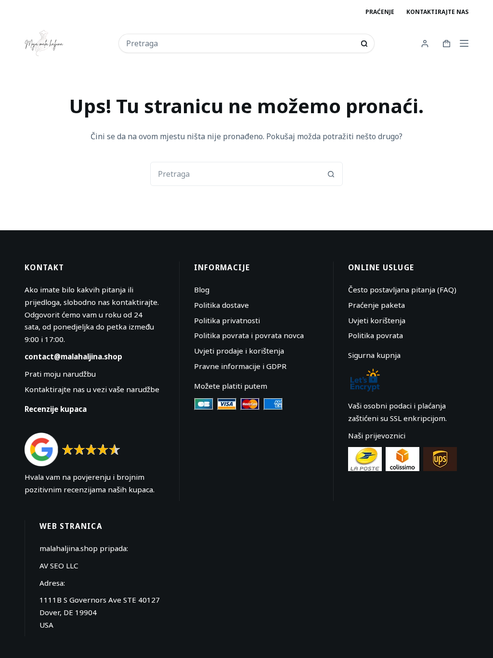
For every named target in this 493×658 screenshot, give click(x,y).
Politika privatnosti (227, 320)
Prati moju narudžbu (60, 374)
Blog (201, 289)
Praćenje (379, 12)
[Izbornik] (464, 43)
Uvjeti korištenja (376, 320)
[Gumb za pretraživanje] (364, 43)
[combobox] (240, 43)
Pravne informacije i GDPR (240, 366)
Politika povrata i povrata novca (249, 335)
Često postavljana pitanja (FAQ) (402, 289)
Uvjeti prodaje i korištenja (239, 350)
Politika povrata (375, 335)
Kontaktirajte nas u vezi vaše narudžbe (92, 389)
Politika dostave (221, 305)
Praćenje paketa (376, 305)
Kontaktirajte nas (437, 12)
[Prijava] (424, 43)
